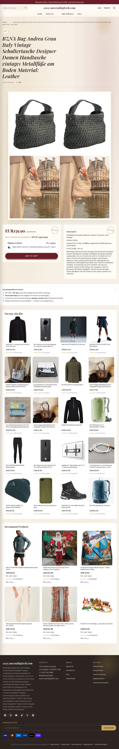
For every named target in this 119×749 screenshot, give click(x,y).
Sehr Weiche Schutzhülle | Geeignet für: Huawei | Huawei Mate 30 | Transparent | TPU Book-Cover (45, 346)
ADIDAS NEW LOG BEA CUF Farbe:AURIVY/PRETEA (14, 506)
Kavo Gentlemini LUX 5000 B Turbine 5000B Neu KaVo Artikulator (45, 386)
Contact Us (70, 670)
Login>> (11, 582)
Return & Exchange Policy (43, 301)
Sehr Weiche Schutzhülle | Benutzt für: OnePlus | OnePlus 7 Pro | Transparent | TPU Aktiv (45, 466)
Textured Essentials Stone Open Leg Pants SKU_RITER (19, 625)
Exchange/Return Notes (13, 289)
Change (53, 243)
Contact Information (101, 682)
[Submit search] (25, 8)
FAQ (67, 674)
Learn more (43, 237)
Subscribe (109, 728)
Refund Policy (98, 666)
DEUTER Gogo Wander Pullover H (99, 505)
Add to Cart (31, 256)
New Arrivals (68, 14)
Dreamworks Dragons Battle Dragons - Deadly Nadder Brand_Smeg (95, 568)
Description (71, 232)
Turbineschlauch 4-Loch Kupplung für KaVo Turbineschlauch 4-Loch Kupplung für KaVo (100, 466)
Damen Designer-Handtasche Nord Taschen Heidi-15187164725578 (17, 386)
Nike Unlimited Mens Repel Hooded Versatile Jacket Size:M (22, 568)
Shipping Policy (98, 678)
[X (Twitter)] (27, 715)
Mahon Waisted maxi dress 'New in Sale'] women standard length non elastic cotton (58, 625)
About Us (69, 666)
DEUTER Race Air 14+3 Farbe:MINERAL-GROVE (96, 426)
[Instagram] (10, 715)
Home (39, 14)
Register (107, 8)
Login (99, 8)
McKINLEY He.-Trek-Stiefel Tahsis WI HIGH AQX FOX (73, 506)
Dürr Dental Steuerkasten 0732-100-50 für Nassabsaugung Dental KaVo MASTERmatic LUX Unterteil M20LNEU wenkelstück (17, 426)
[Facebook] (5, 715)
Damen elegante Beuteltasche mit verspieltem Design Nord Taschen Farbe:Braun (100, 386)
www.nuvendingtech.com (59, 8)
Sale (80, 14)
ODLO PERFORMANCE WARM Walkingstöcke (15, 466)
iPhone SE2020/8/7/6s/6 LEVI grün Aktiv (45, 506)
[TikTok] (22, 715)
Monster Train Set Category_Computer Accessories (97, 624)
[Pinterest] (33, 715)
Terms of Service (99, 674)
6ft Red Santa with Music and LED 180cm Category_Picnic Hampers (56, 568)
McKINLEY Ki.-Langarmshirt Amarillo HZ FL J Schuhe (17, 345)
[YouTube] (16, 715)
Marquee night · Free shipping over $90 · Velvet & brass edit (59, 2)
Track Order (70, 678)
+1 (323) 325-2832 (46, 672)
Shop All (50, 14)
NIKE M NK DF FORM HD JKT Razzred (73, 344)
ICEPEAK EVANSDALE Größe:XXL (72, 425)
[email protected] (56, 298)
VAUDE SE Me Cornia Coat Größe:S (72, 385)
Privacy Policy (98, 670)
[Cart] (114, 8)
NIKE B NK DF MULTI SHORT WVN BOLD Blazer (99, 345)
